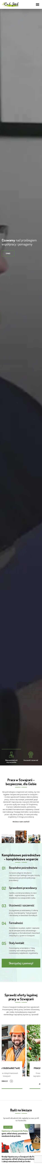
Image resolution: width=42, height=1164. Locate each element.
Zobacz (23, 1084)
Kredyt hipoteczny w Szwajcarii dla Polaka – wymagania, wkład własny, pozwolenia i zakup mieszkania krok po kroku (20, 1159)
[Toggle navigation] (37, 4)
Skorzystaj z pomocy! (21, 963)
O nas (8, 253)
